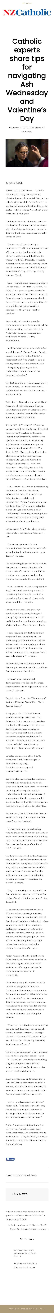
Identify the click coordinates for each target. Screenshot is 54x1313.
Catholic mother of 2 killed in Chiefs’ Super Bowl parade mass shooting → (28, 1227)
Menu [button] (29, 3)
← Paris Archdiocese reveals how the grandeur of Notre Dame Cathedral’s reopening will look (25, 1215)
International (23, 1175)
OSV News (35, 127)
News (34, 1175)
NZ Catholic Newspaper (27, 12)
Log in (42, 1309)
